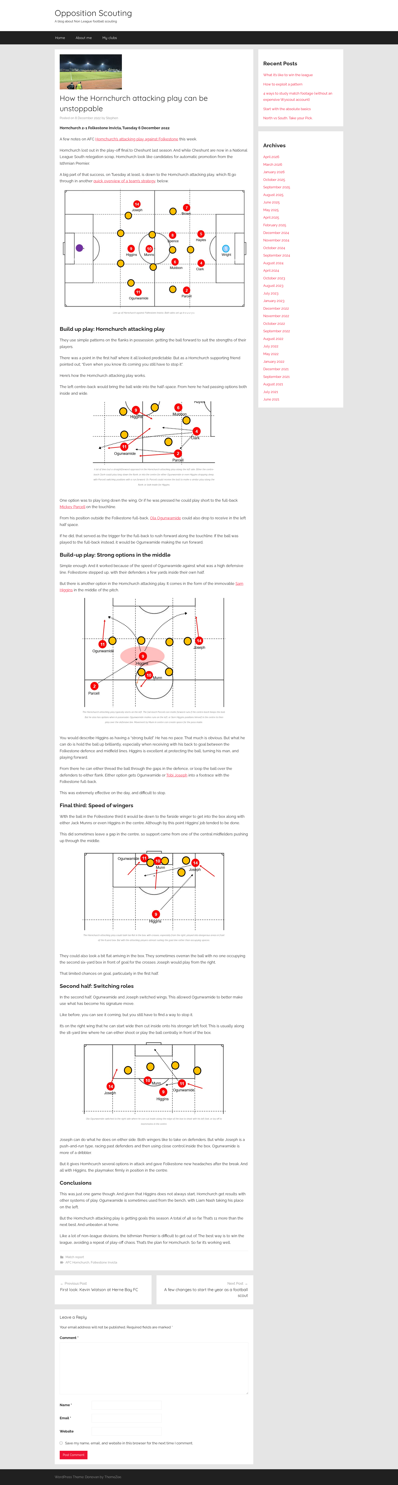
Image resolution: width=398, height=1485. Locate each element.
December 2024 (276, 233)
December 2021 (276, 369)
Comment (69, 1338)
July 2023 (270, 293)
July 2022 (270, 346)
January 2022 (273, 361)
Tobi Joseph (176, 775)
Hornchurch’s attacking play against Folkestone (136, 139)
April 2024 (271, 270)
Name (66, 1405)
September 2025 (276, 187)
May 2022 (271, 354)
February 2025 (274, 225)
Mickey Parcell (72, 507)
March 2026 (272, 164)
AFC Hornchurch (77, 1262)
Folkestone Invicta (104, 1262)
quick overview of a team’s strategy (124, 181)
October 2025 (274, 180)
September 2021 (276, 377)
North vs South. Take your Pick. (288, 118)
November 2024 (276, 240)
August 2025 (273, 195)
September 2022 (276, 331)
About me (84, 37)
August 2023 (273, 286)
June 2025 (271, 202)
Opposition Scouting (93, 13)
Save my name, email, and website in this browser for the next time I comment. (129, 1443)
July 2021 (270, 392)
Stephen (112, 118)
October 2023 (274, 278)
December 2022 (276, 308)
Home (60, 37)
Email (65, 1418)
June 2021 (271, 399)
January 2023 (273, 301)
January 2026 (274, 172)
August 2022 (273, 339)
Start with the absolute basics (287, 109)
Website (67, 1431)
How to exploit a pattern (282, 84)
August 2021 (273, 384)
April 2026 (271, 157)
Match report (75, 1257)
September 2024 (276, 255)
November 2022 (276, 316)
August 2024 (273, 263)
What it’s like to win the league (288, 75)
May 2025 (271, 210)
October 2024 (274, 248)
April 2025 (271, 217)
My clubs (109, 37)
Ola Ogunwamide (165, 518)
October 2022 (274, 323)
